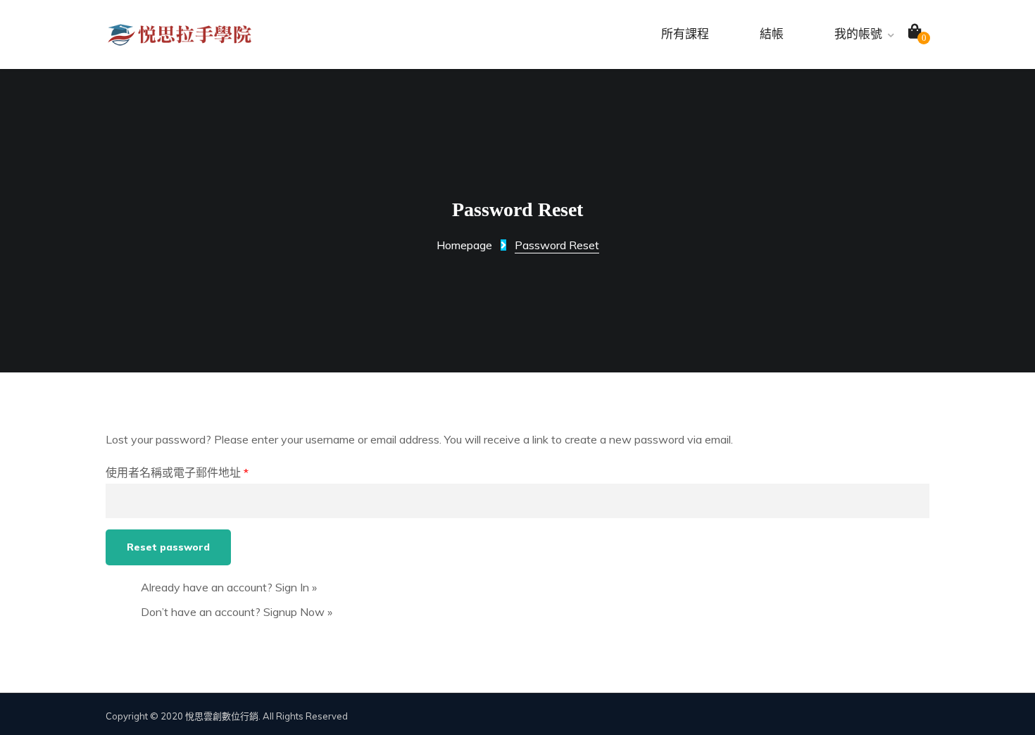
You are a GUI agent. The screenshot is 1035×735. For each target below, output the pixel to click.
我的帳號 (858, 34)
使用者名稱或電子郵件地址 (177, 472)
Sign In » (296, 587)
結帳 (772, 34)
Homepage (464, 245)
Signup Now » (297, 612)
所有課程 (685, 34)
